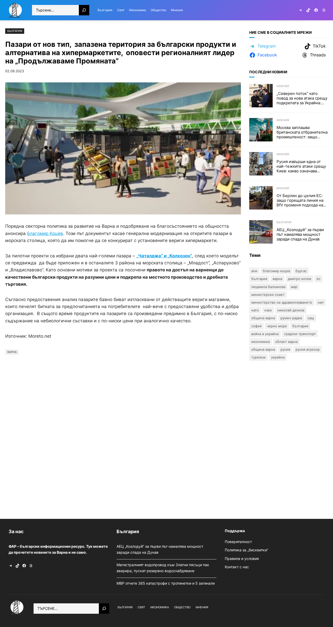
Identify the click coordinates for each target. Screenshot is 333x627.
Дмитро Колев (299, 279)
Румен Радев (291, 318)
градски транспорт (300, 334)
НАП (321, 302)
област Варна (286, 341)
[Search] (84, 10)
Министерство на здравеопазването (281, 302)
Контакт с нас (237, 567)
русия (285, 349)
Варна (12, 352)
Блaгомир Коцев (45, 233)
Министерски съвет (268, 294)
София (256, 326)
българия (300, 326)
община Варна (263, 349)
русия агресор (308, 349)
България (14, 31)
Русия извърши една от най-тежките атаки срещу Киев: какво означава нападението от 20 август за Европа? (301, 166)
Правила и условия (242, 558)
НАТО (255, 310)
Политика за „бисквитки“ (246, 550)
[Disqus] (123, 435)
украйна (278, 357)
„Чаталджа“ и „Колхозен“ (164, 255)
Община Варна (263, 318)
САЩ (311, 318)
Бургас (301, 271)
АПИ (254, 271)
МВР (294, 287)
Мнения (283, 86)
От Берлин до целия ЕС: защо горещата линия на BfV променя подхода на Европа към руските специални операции (300, 200)
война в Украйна (265, 334)
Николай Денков (290, 310)
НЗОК (268, 310)
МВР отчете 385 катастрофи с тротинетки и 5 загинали (166, 583)
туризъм (258, 357)
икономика (260, 341)
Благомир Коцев (276, 271)
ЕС (319, 279)
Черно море (277, 326)
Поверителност (238, 541)
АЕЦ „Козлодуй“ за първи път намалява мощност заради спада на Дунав (300, 234)
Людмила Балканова (268, 287)
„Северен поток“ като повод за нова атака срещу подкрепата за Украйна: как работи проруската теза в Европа (302, 98)
